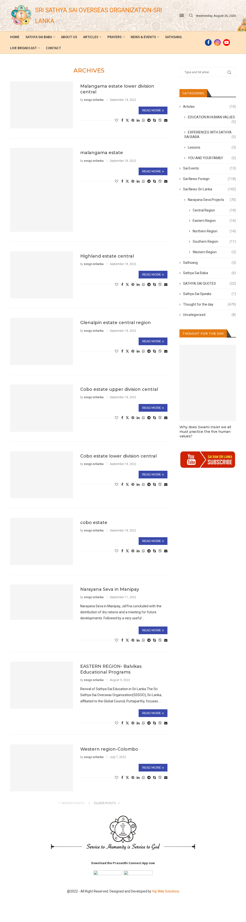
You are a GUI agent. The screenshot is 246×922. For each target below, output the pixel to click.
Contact (53, 48)
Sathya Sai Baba (38, 37)
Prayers (114, 37)
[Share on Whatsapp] (143, 120)
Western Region (214, 252)
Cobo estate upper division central (119, 389)
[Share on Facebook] (122, 120)
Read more (151, 110)
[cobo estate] (41, 541)
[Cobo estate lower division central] (41, 475)
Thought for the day (209, 304)
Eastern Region (214, 221)
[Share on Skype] (154, 120)
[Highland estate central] (41, 275)
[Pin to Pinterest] (132, 120)
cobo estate (93, 522)
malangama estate (101, 152)
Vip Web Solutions (165, 891)
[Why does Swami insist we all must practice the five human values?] (207, 383)
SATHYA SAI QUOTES (209, 283)
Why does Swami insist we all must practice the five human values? (205, 431)
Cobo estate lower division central (118, 456)
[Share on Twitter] (127, 120)
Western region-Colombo (109, 749)
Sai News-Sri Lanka (209, 189)
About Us (69, 37)
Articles (90, 37)
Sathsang (173, 37)
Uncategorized (209, 315)
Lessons (212, 147)
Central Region (214, 210)
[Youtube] (226, 42)
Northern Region (214, 231)
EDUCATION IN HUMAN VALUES (212, 117)
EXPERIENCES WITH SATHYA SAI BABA (210, 134)
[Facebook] (208, 42)
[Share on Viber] (160, 120)
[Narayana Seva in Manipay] (41, 602)
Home (14, 37)
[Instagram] (217, 42)
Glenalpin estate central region (115, 322)
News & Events (143, 37)
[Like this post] (116, 120)
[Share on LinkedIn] (138, 120)
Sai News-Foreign (209, 179)
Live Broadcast (23, 48)
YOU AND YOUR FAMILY (212, 158)
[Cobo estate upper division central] (41, 408)
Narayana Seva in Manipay (109, 589)
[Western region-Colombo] (41, 768)
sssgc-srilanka (94, 100)
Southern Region (214, 241)
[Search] (191, 16)
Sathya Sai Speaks (209, 294)
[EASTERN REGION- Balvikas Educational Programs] (41, 685)
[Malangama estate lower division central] (41, 105)
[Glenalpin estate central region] (41, 341)
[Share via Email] (165, 120)
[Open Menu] (181, 15)
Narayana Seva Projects (212, 200)
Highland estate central (107, 256)
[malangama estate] (41, 190)
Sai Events (209, 168)
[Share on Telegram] (149, 120)
